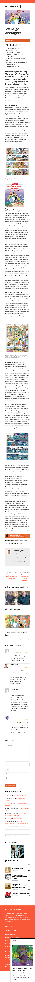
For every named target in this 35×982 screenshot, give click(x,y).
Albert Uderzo (10, 540)
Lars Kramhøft (10, 836)
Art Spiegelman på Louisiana (20, 795)
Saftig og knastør (18, 818)
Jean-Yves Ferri (18, 543)
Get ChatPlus (10, 803)
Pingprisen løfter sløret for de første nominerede (11, 576)
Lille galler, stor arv (12, 609)
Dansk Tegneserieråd (11, 934)
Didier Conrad (23, 540)
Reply (27, 652)
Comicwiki (8, 940)
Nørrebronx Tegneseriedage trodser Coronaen (24, 577)
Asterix (17, 540)
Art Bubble (8, 946)
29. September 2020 (21, 716)
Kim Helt (9, 795)
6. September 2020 (17, 652)
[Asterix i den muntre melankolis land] (17, 627)
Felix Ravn (9, 818)
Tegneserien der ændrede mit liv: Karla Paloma (19, 876)
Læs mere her (8, 926)
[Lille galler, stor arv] (17, 604)
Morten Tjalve (18, 37)
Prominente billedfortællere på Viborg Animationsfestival (21, 886)
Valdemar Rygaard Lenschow (21, 639)
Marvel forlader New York (22, 836)
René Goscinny (9, 543)
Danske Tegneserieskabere (12, 937)
